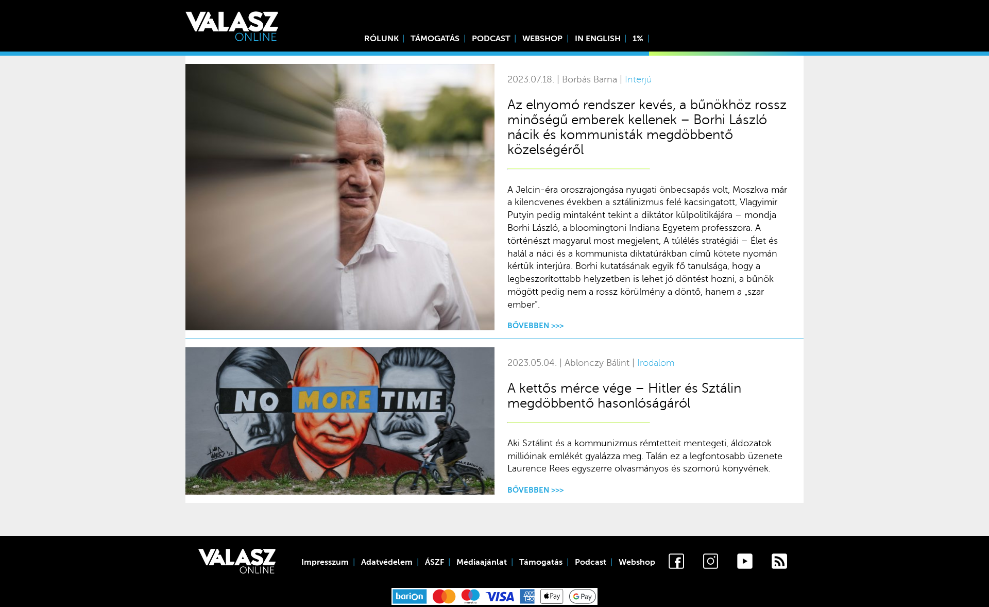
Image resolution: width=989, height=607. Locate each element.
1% (638, 38)
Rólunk (381, 38)
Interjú (638, 80)
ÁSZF (434, 562)
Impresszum (325, 562)
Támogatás (435, 38)
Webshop (542, 38)
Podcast (491, 38)
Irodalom (656, 363)
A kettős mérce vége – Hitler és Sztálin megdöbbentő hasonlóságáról (624, 396)
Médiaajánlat (481, 562)
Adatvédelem (387, 562)
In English (598, 38)
